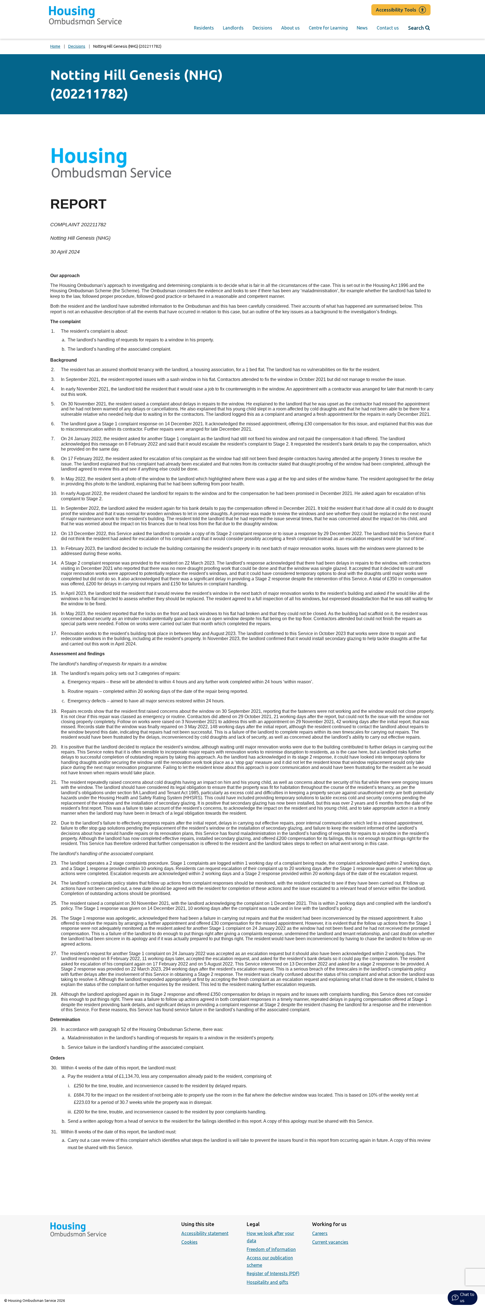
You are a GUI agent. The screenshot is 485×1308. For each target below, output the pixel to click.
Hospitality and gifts (267, 1282)
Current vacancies (330, 1242)
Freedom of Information (271, 1249)
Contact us (388, 27)
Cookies (189, 1242)
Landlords (233, 27)
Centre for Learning (328, 27)
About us (290, 27)
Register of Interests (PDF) (273, 1273)
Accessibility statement (204, 1233)
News (362, 27)
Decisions (262, 27)
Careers (320, 1233)
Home (55, 46)
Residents (204, 27)
